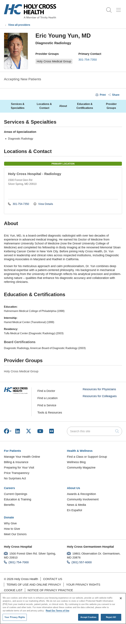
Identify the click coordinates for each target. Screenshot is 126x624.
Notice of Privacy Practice (50, 590)
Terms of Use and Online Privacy (34, 584)
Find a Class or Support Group (87, 456)
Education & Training (17, 499)
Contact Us (52, 579)
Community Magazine (81, 467)
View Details (45, 204)
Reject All (111, 617)
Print (102, 94)
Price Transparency (16, 473)
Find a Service (46, 405)
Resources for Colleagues (100, 396)
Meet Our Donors (15, 534)
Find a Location (47, 398)
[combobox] (94, 431)
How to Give (12, 528)
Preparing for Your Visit (19, 467)
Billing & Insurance (16, 462)
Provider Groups (111, 106)
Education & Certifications (84, 106)
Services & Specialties (17, 106)
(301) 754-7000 (19, 562)
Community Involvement (83, 499)
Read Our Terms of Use (57, 610)
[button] (119, 9)
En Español (74, 510)
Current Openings (15, 494)
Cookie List (13, 590)
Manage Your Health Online (22, 456)
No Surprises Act (15, 478)
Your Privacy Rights (83, 584)
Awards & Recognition (81, 494)
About (63, 106)
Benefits (9, 504)
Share (115, 94)
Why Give (10, 523)
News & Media (76, 504)
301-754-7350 (87, 59)
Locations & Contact (44, 106)
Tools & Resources (49, 412)
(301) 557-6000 (82, 562)
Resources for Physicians (99, 389)
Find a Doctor (46, 391)
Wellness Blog (76, 462)
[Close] (120, 598)
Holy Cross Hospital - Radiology (34, 174)
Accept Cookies (88, 617)
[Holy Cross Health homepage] (30, 18)
